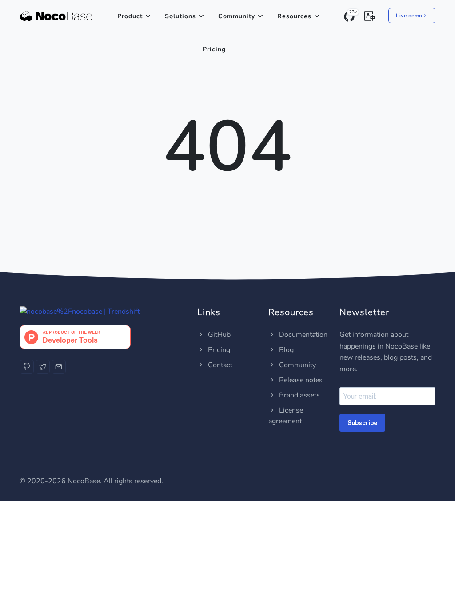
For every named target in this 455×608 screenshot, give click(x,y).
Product (130, 16)
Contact (219, 365)
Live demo (409, 15)
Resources (294, 16)
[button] (369, 15)
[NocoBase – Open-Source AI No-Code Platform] (56, 16)
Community (236, 16)
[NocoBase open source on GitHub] (27, 367)
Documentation (302, 335)
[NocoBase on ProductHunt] (75, 336)
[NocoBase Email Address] (59, 367)
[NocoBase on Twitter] (43, 367)
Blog (285, 350)
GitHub (218, 335)
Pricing (214, 49)
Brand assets (298, 395)
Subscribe (362, 422)
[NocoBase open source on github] (80, 311)
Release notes (300, 380)
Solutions (180, 16)
